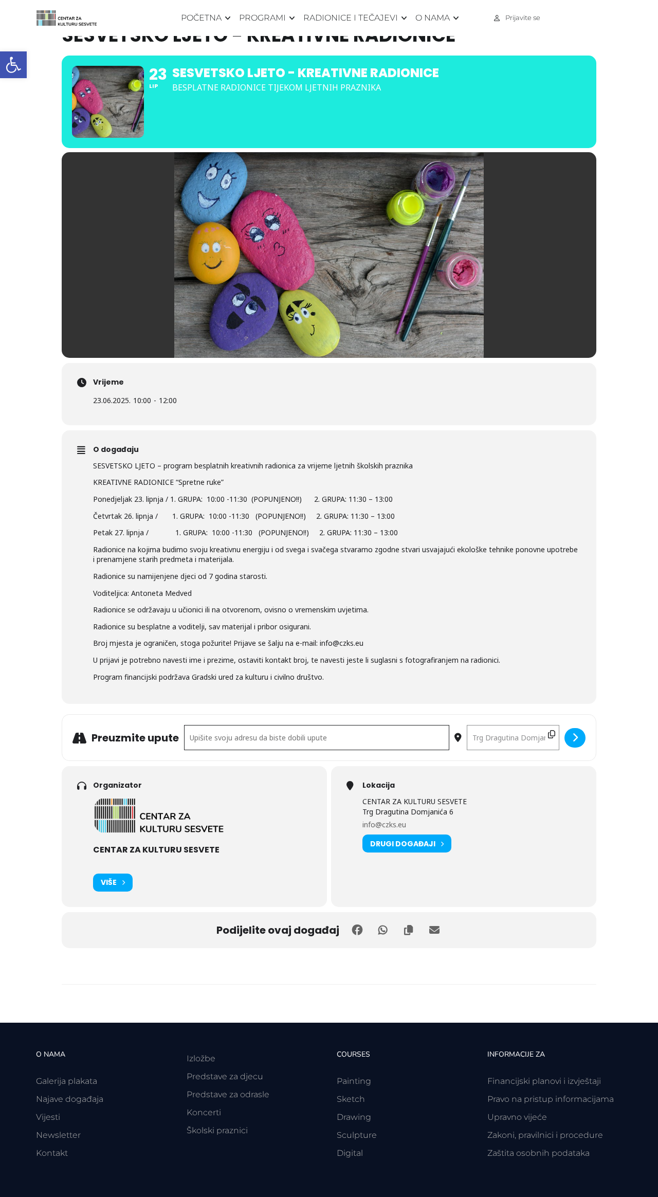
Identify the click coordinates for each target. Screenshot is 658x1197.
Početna (201, 18)
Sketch (351, 1099)
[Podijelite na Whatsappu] (383, 930)
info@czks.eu (384, 824)
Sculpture (357, 1135)
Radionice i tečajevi (350, 18)
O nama (432, 18)
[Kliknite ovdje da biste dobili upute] (575, 738)
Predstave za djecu (225, 1076)
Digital (350, 1153)
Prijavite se (522, 17)
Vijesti (48, 1117)
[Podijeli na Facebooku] (357, 930)
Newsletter (58, 1135)
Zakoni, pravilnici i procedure (545, 1135)
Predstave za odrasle (228, 1094)
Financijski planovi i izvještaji (544, 1081)
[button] (13, 64)
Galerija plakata (66, 1081)
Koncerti (204, 1112)
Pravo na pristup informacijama (550, 1099)
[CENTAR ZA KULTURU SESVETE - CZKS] (72, 18)
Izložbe (201, 1058)
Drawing (354, 1117)
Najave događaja (69, 1099)
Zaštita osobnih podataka (538, 1153)
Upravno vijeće (517, 1117)
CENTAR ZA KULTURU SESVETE (156, 850)
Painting (354, 1081)
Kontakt (52, 1153)
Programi (262, 18)
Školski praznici (217, 1130)
